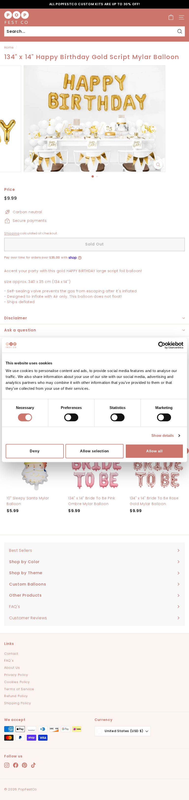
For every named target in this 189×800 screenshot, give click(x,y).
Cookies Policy (17, 682)
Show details (162, 435)
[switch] (71, 417)
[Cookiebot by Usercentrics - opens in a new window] (161, 345)
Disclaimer (15, 318)
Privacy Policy (16, 674)
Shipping (11, 233)
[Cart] (171, 17)
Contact (11, 653)
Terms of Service (19, 689)
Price (9, 189)
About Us (12, 667)
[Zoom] (158, 164)
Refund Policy (16, 696)
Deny (34, 451)
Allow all (154, 451)
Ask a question (20, 330)
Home (9, 47)
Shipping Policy (17, 703)
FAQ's (9, 660)
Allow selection (94, 451)
